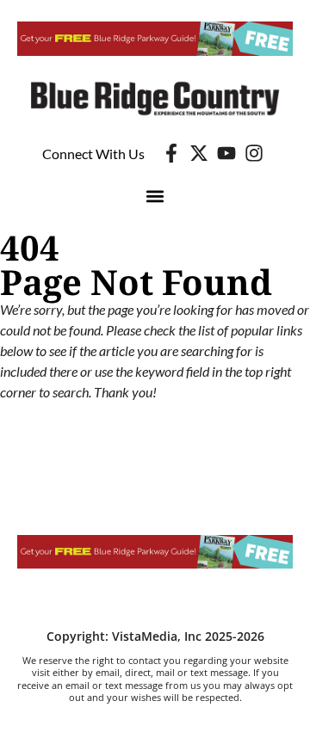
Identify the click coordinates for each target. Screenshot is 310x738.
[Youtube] (226, 153)
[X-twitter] (199, 153)
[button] (155, 195)
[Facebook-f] (171, 153)
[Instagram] (254, 153)
